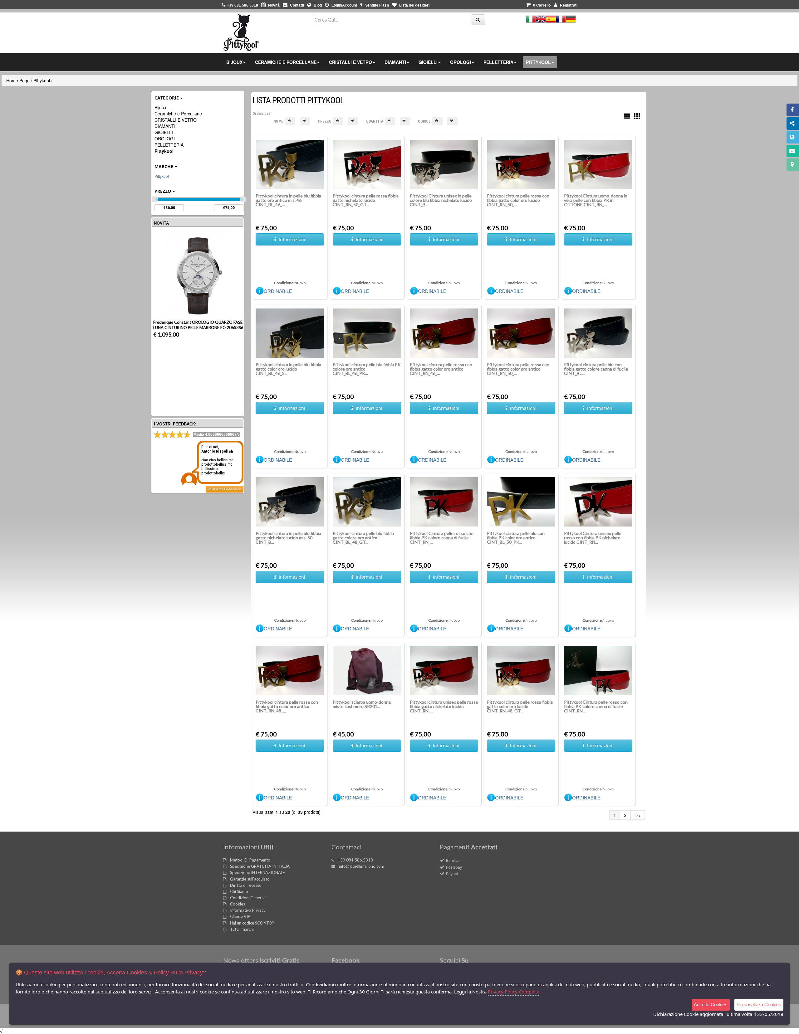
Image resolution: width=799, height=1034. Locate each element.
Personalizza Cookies (759, 1004)
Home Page (18, 80)
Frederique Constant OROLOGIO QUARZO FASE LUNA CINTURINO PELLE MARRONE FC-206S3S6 (198, 325)
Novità (273, 5)
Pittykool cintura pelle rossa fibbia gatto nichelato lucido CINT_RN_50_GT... (366, 200)
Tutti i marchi (242, 929)
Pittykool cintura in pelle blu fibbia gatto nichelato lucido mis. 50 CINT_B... (288, 538)
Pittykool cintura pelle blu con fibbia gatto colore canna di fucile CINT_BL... (596, 369)
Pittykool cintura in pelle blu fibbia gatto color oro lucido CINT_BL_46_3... (288, 369)
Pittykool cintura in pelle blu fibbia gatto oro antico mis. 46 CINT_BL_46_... (288, 200)
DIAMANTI (164, 126)
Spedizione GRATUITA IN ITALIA (260, 866)
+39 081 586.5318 (355, 859)
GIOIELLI (163, 132)
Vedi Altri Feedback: (225, 489)
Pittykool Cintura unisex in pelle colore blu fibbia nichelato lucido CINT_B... (441, 200)
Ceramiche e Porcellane (178, 113)
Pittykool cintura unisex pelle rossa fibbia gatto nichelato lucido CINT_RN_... (444, 706)
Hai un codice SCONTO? (252, 922)
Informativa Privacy (248, 910)
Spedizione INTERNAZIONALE (257, 872)
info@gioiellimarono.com (361, 866)
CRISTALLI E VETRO (175, 120)
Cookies (237, 903)
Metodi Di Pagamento (250, 859)
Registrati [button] (568, 5)
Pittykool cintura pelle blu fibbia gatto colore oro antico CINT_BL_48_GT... (363, 538)
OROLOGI (164, 138)
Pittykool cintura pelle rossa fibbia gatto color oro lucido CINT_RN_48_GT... (520, 706)
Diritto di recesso (246, 885)
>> (638, 815)
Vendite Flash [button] (376, 5)
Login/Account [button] (344, 5)
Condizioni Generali (248, 897)
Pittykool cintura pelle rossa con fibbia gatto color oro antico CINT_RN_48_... (287, 706)
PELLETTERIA (169, 145)
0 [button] (542, 5)
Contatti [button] (296, 5)
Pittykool (41, 80)
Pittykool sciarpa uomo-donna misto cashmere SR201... (362, 704)
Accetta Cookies (711, 1004)
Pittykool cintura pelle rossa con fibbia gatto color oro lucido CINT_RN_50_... (518, 200)
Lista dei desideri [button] (413, 5)
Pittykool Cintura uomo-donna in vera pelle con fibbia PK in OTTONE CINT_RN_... (595, 200)
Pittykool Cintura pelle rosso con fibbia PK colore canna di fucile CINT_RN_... (441, 538)
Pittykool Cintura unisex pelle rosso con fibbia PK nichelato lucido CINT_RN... (592, 538)
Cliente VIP (240, 916)
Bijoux (160, 107)
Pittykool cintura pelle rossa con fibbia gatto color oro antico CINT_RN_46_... (441, 369)
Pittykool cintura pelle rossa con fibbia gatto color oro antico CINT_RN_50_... (518, 369)
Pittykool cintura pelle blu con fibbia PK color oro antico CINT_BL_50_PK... (516, 538)
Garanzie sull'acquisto (250, 878)
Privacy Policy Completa (513, 991)
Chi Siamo (239, 891)
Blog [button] (317, 5)
